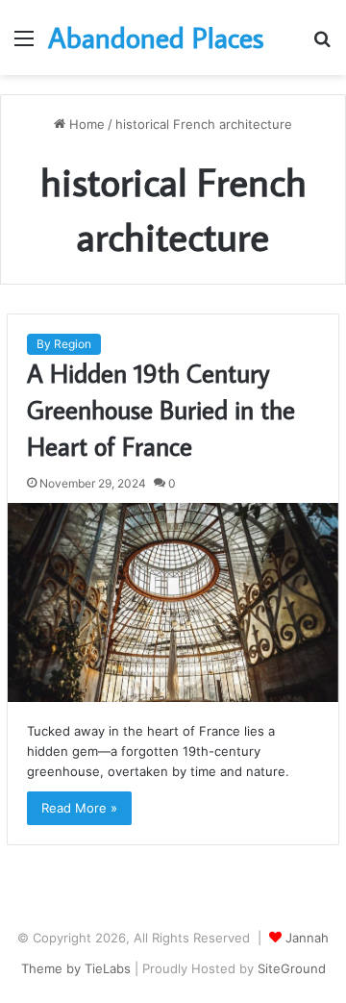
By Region (64, 344)
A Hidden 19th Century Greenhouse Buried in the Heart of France (161, 409)
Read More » (79, 807)
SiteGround (292, 968)
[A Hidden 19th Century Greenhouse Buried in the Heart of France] (173, 602)
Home (85, 124)
